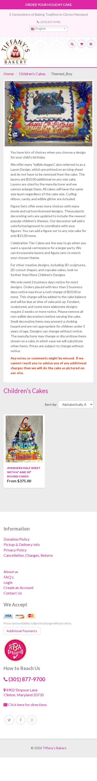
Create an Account (18, 587)
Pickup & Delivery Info (22, 544)
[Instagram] (31, 720)
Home (9, 73)
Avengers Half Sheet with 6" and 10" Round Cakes (23, 472)
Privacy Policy (15, 550)
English (40, 28)
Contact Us (13, 593)
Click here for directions (27, 704)
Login (8, 582)
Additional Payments (22, 631)
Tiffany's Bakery (54, 748)
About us (11, 571)
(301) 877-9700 (50, 22)
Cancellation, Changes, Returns (28, 555)
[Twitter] (9, 720)
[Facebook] (20, 720)
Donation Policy (16, 539)
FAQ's (9, 577)
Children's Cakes (32, 73)
